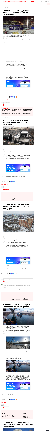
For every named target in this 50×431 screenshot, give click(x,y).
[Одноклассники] (16, 97)
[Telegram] (13, 97)
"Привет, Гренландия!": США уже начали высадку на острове (16, 110)
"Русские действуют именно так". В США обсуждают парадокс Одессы (6, 110)
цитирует (27, 250)
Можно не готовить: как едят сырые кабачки (27, 114)
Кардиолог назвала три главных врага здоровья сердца (5, 195)
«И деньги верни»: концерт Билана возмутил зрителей (27, 198)
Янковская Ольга (8, 173)
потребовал (22, 76)
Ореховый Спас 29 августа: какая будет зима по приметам (16, 114)
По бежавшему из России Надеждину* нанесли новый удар (27, 195)
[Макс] (11, 97)
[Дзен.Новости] (9, 97)
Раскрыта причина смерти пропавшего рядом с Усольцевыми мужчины (16, 298)
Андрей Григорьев (9, 88)
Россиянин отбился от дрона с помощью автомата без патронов (16, 195)
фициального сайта (10, 373)
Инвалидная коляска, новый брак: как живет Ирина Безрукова (6, 114)
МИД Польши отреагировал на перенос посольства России (27, 110)
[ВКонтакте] (15, 97)
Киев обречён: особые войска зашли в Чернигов (6, 294)
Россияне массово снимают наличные (6, 198)
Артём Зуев (8, 265)
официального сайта (9, 349)
